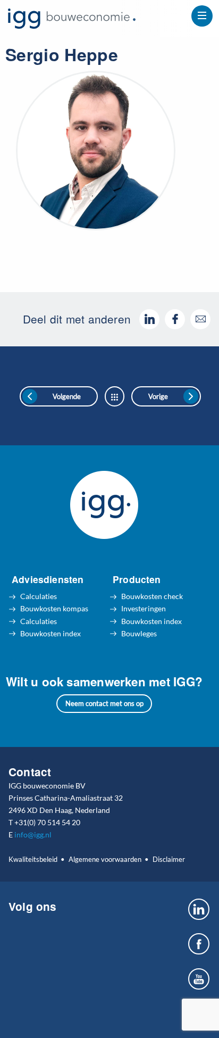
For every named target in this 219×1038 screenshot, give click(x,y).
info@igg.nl (33, 834)
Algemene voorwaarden (105, 859)
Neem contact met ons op (104, 703)
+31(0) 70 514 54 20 (47, 822)
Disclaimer (168, 859)
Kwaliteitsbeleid (33, 859)
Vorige (158, 396)
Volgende (67, 396)
